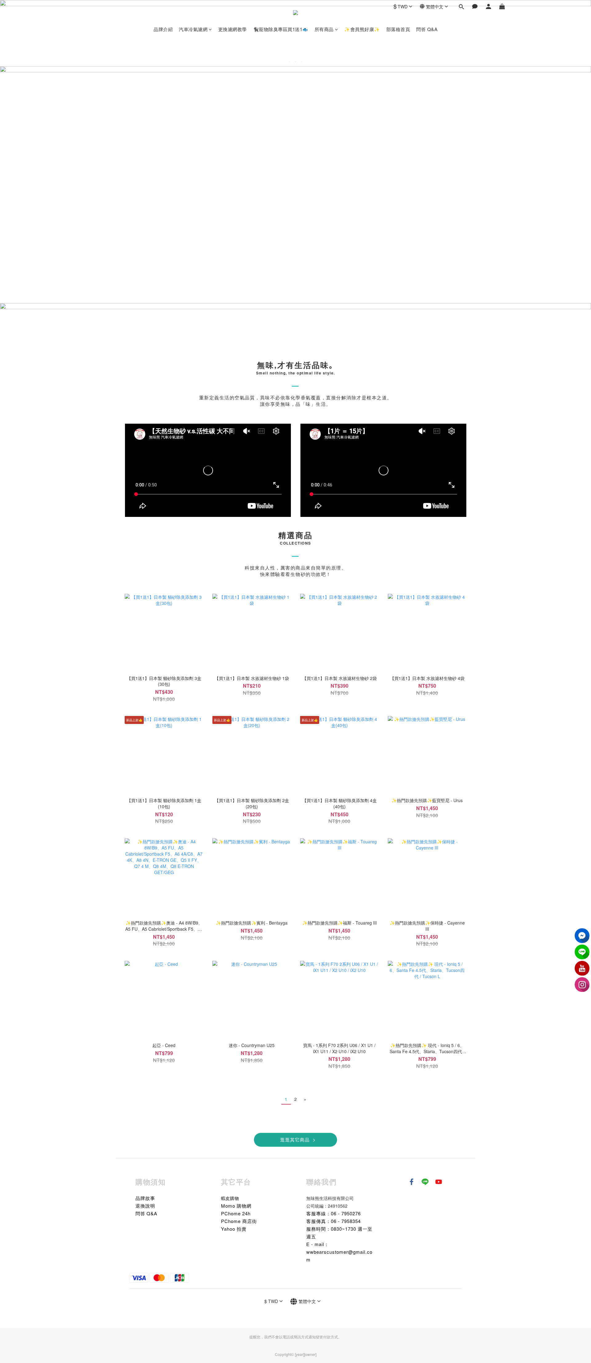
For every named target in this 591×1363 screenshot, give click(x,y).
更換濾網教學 (232, 29)
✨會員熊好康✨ (362, 29)
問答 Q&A (426, 29)
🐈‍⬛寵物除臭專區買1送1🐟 (280, 29)
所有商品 (324, 29)
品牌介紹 (163, 29)
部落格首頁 (398, 29)
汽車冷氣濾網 (193, 29)
